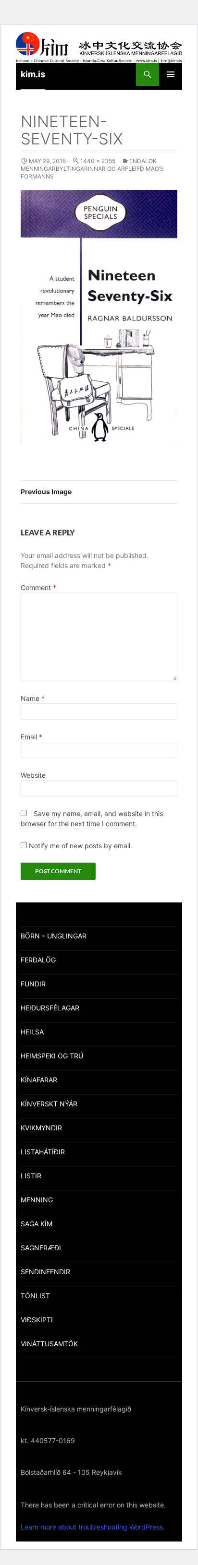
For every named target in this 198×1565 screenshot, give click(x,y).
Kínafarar (39, 1080)
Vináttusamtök (49, 1344)
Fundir (33, 984)
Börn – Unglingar (54, 936)
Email (31, 737)
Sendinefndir (45, 1272)
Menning (37, 1200)
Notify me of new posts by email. (80, 846)
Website (33, 775)
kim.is (33, 74)
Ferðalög (38, 960)
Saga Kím (36, 1224)
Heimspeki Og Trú (52, 1056)
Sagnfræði (41, 1248)
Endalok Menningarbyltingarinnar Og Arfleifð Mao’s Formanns (92, 168)
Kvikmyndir (41, 1128)
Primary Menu (170, 74)
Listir (31, 1176)
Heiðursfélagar (50, 1008)
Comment (38, 587)
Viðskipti (37, 1320)
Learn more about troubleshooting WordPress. (93, 1527)
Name (33, 698)
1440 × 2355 (97, 161)
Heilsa (32, 1032)
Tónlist (35, 1296)
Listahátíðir (43, 1152)
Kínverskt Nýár (49, 1104)
